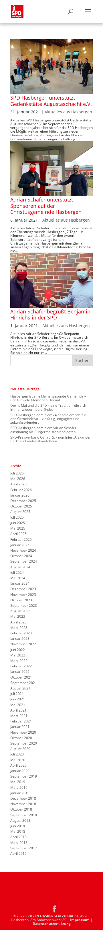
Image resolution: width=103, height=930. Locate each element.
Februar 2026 (21, 489)
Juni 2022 (17, 649)
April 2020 (18, 765)
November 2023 (23, 594)
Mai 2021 (17, 704)
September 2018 (23, 815)
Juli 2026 (17, 473)
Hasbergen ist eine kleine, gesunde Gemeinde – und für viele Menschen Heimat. (48, 398)
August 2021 (20, 688)
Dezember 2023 (23, 588)
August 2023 (20, 611)
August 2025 (20, 511)
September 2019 (23, 776)
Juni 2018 (17, 826)
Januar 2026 (19, 495)
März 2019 (18, 787)
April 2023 (18, 622)
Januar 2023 (19, 638)
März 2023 (18, 627)
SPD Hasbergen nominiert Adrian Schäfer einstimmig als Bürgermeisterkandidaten (43, 429)
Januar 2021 (19, 726)
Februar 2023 (21, 633)
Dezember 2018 (23, 798)
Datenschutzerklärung (52, 923)
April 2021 (18, 710)
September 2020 (23, 743)
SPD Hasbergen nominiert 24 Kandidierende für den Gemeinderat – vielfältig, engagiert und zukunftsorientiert (48, 418)
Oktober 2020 (21, 737)
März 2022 (18, 660)
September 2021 (23, 682)
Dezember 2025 (23, 500)
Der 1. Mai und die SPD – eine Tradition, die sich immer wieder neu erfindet (48, 407)
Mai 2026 (17, 478)
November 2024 (23, 550)
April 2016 (18, 853)
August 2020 (20, 748)
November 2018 (23, 803)
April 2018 (18, 836)
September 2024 (23, 561)
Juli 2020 (17, 754)
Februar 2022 (21, 666)
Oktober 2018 (21, 809)
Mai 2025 (17, 528)
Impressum (80, 919)
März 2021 (18, 715)
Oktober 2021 (21, 677)
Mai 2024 (17, 578)
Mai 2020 (17, 759)
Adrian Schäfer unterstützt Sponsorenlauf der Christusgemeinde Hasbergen (46, 205)
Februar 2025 (21, 539)
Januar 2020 (19, 770)
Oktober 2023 (21, 600)
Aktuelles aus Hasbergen (68, 112)
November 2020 (23, 732)
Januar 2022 (19, 671)
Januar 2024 (19, 583)
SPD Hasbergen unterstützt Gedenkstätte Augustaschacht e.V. (51, 100)
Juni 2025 (17, 522)
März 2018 (18, 842)
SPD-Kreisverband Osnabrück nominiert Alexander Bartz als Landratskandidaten (50, 439)
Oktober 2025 (21, 506)
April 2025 (18, 533)
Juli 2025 (17, 517)
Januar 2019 (19, 792)
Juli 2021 (17, 693)
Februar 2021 (21, 721)
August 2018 (20, 820)
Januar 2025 (19, 544)
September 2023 (23, 605)
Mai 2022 (17, 655)
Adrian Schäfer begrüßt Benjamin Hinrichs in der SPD (50, 314)
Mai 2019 (17, 781)
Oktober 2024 (21, 555)
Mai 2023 (17, 616)
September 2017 (23, 848)
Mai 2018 (17, 831)
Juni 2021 (17, 699)
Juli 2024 (17, 572)
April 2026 (18, 484)
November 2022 (23, 644)
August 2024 (20, 567)
